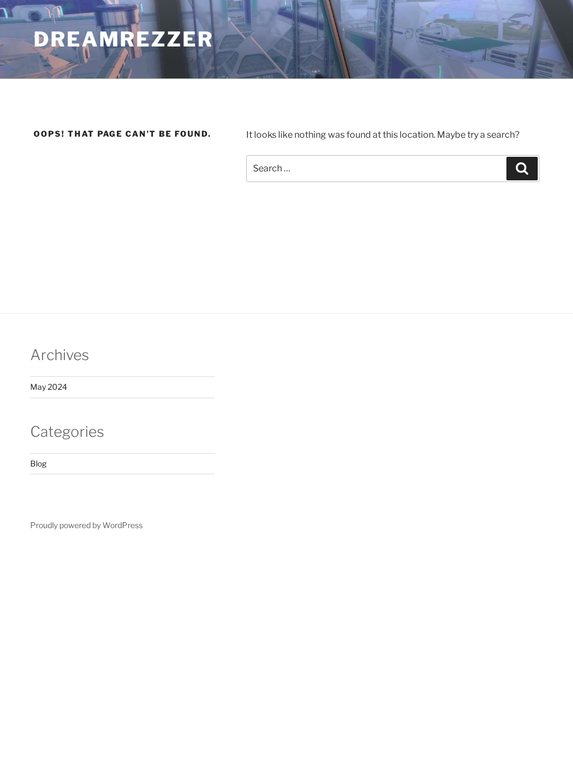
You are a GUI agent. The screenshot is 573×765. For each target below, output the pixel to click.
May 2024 (48, 386)
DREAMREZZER (124, 39)
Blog (38, 463)
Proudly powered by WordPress (86, 525)
